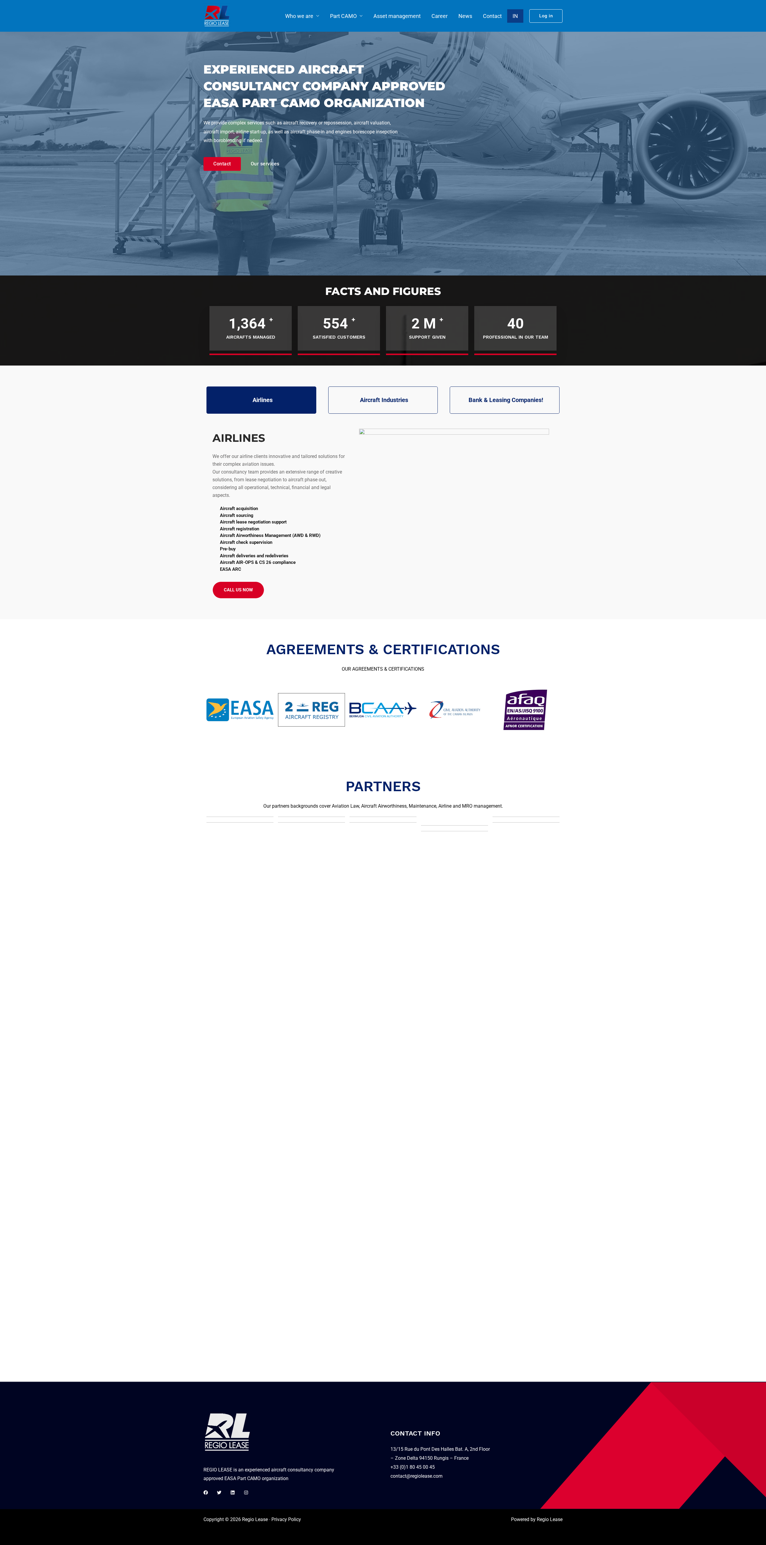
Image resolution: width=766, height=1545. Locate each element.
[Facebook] (205, 1492)
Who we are (299, 16)
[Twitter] (219, 1492)
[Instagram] (246, 1492)
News (465, 16)
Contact (492, 16)
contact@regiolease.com (416, 1476)
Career (439, 16)
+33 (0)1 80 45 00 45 (412, 1467)
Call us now (238, 590)
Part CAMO (343, 16)
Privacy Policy (286, 1519)
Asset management (397, 16)
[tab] (261, 400)
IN (515, 16)
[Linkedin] (232, 1492)
